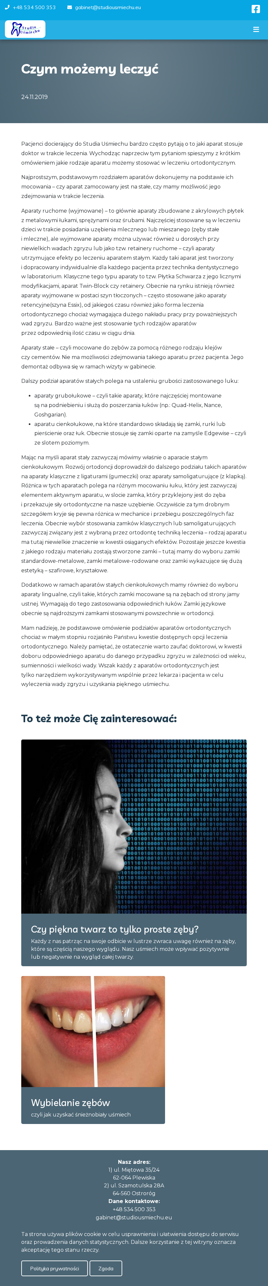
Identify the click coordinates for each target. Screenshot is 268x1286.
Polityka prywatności (54, 1268)
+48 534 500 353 (34, 7)
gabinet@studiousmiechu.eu (108, 7)
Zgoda (105, 1268)
